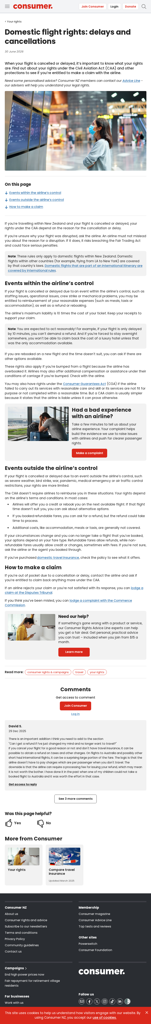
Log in (75, 714)
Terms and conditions (21, 933)
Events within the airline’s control (35, 193)
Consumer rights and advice (26, 920)
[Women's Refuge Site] (127, 1001)
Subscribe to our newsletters (26, 926)
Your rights (97, 672)
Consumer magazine (94, 914)
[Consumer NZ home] (32, 6)
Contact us (13, 951)
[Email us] (82, 1001)
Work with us (14, 1003)
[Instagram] (105, 1001)
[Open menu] (7, 6)
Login (114, 6)
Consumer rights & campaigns (48, 672)
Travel (79, 672)
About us (11, 914)
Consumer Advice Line (95, 920)
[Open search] (143, 6)
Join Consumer (92, 6)
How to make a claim (26, 207)
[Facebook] (89, 1001)
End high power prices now (24, 974)
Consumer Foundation (95, 950)
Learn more (74, 652)
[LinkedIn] (120, 1001)
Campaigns (14, 968)
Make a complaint (89, 453)
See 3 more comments (76, 799)
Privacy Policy (15, 939)
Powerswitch (88, 944)
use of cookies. (105, 1017)
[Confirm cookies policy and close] (147, 1012)
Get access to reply (23, 784)
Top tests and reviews (95, 926)
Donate (130, 6)
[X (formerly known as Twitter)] (97, 1001)
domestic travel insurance (58, 557)
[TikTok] (112, 1001)
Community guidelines (22, 945)
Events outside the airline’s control (36, 200)
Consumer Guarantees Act (84, 384)
